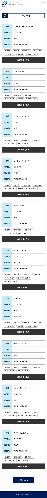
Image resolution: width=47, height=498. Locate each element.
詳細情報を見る (23, 60)
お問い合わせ (23, 480)
